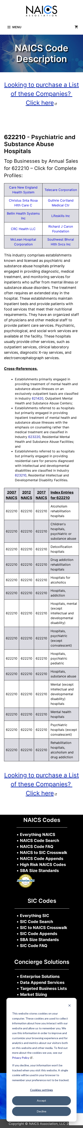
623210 (20, 475)
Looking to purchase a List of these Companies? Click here (41, 93)
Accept (41, 1100)
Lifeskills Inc (60, 216)
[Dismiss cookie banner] (69, 1005)
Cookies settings (41, 1090)
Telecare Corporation (61, 190)
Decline (41, 1111)
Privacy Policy (20, 1057)
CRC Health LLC (23, 229)
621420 (37, 398)
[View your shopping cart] (76, 27)
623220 (34, 437)
